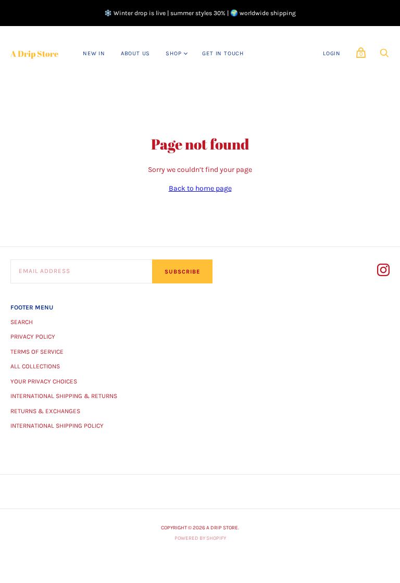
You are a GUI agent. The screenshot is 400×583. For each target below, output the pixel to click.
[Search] (384, 56)
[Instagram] (383, 272)
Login (332, 53)
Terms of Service (37, 351)
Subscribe (182, 271)
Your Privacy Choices (43, 381)
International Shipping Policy (57, 425)
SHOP (173, 53)
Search (21, 322)
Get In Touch (223, 53)
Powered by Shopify (200, 538)
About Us (135, 53)
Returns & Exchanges (45, 411)
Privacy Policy (32, 336)
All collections (35, 366)
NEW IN (94, 53)
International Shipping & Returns (63, 396)
